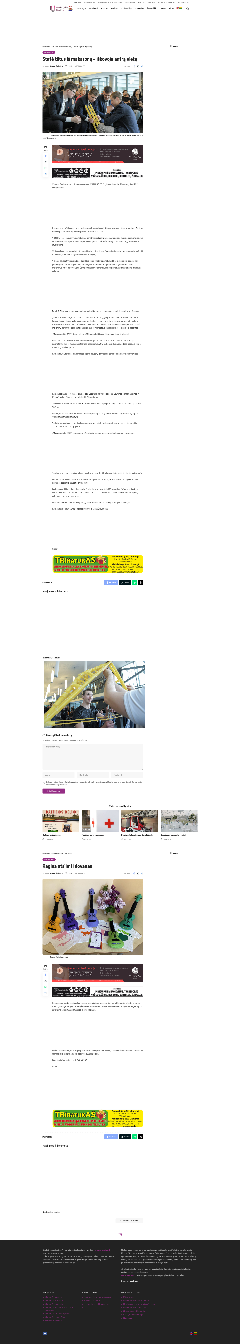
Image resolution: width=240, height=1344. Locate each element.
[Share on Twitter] (138, 66)
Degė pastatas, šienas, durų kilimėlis (137, 835)
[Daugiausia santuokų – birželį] (179, 821)
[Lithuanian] (181, 8)
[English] (177, 8)
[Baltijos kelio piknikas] (60, 821)
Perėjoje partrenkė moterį (93, 835)
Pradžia (45, 46)
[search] (187, 8)
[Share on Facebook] (134, 66)
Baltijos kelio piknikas (52, 835)
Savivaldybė (49, 859)
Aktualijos (48, 52)
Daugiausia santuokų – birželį (173, 835)
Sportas (48, 1241)
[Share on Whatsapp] (45, 168)
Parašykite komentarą (130, 1221)
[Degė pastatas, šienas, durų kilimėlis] (139, 821)
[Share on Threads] (140, 582)
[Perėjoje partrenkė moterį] (100, 821)
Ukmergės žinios (56, 66)
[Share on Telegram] (141, 66)
